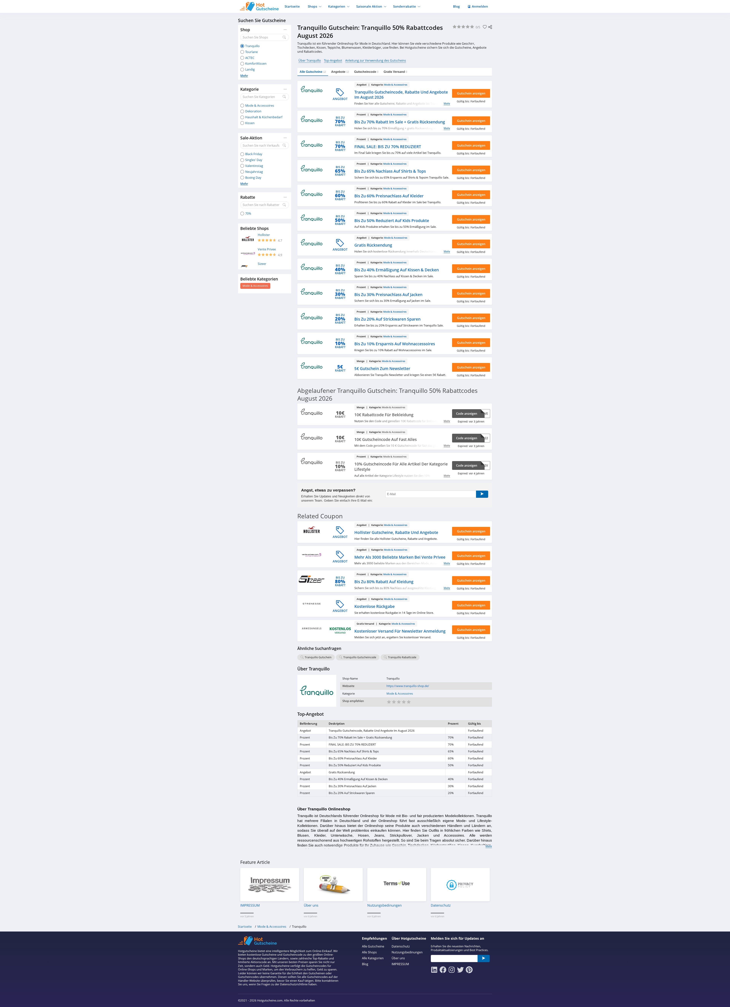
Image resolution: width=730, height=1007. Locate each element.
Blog (456, 6)
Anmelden (480, 6)
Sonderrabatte (404, 6)
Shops (312, 6)
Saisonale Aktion (369, 6)
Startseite (292, 6)
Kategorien (336, 6)
